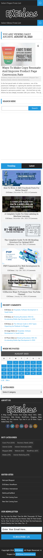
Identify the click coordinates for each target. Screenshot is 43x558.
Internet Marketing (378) (21, 455)
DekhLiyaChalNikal (8, 493)
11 (27, 366)
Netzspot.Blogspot (8, 480)
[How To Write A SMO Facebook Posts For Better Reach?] (21, 185)
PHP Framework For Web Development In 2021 (21, 267)
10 (21, 366)
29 (10, 377)
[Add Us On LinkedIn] (21, 429)
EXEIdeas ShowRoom (9, 484)
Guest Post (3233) (8, 443)
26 (33, 373)
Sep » (8, 380)
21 (4, 373)
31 (21, 377)
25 (27, 373)
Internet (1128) (7, 447)
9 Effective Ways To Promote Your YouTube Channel (21, 293)
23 (15, 373)
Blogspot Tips (33, 77)
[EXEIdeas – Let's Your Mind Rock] (21, 17)
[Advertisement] (21, 137)
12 (33, 366)
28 (4, 377)
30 (15, 377)
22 (10, 373)
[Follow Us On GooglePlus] (17, 429)
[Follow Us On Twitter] (12, 429)
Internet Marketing (23, 80)
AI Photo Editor (9, 338)
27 (39, 373)
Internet (14, 80)
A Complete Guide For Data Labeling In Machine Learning (21, 215)
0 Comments (24, 77)
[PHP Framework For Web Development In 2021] (21, 263)
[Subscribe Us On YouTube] (30, 429)
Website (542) (19, 451)
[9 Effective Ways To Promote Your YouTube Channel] (21, 289)
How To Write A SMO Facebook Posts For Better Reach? (21, 189)
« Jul (2, 380)
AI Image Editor (9, 331)
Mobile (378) (6, 455)
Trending (11, 166)
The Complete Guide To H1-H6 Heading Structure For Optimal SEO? (21, 241)
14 (4, 369)
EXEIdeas (4, 77)
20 (39, 369)
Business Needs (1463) (25, 443)
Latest (32, 166)
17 (21, 369)
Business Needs (6, 80)
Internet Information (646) (23, 447)
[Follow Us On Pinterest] (26, 429)
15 (10, 369)
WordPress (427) (32, 451)
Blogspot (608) (7, 451)
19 (33, 369)
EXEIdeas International (10, 489)
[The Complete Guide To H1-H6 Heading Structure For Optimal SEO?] (21, 237)
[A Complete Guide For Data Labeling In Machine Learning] (21, 211)
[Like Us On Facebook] (8, 429)
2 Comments (31, 244)
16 (15, 369)
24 (21, 373)
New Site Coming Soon (10, 497)
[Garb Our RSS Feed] (35, 429)
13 (39, 366)
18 (27, 369)
